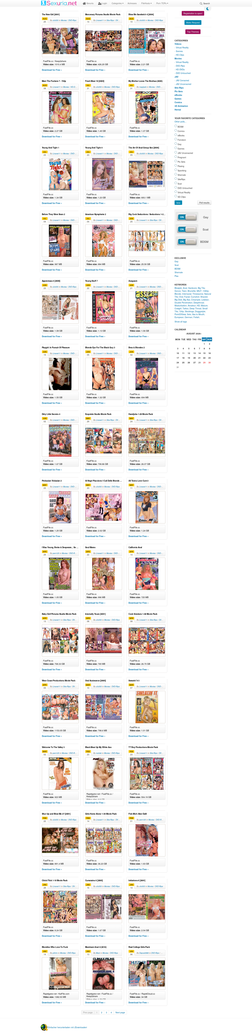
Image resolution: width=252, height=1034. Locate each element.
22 (204, 357)
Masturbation (181, 305)
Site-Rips (110, 20)
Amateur (192, 305)
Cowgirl (178, 308)
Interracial (186, 293)
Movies (64, 20)
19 (189, 357)
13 (194, 353)
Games (178, 98)
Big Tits (201, 287)
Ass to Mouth (198, 314)
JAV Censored (182, 80)
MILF (199, 290)
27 (194, 362)
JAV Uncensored (183, 84)
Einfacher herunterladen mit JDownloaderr (67, 1027)
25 (183, 362)
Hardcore (192, 287)
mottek (99, 753)
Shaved (203, 296)
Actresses (132, 3)
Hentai (178, 109)
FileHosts (145, 3)
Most (98, 953)
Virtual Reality (182, 47)
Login (104, 3)
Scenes (179, 51)
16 (209, 353)
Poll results (204, 202)
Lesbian (205, 299)
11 (183, 353)
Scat (177, 265)
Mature (204, 305)
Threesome (197, 293)
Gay (176, 261)
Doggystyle (200, 311)
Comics (178, 102)
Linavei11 (100, 20)
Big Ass (186, 299)
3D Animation (181, 105)
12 (189, 353)
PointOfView (180, 314)
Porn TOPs (161, 3)
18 (183, 357)
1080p (206, 290)
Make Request (193, 22)
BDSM (177, 268)
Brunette (192, 290)
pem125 (56, 553)
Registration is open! (192, 13)
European (179, 317)
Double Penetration (183, 302)
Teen (184, 290)
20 (194, 357)
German (188, 317)
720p (181, 311)
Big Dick (178, 299)
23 (209, 357)
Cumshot (195, 296)
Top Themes (193, 31)
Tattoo (185, 308)
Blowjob (178, 287)
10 (178, 353)
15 (204, 353)
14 (199, 353)
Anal (185, 287)
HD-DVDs (74, 87)
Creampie (195, 299)
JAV (176, 76)
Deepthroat (199, 302)
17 (178, 357)
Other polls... (180, 121)
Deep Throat (195, 308)
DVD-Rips (72, 20)
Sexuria (89, 3)
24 (178, 362)
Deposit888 (144, 953)
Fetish (196, 317)
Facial (187, 296)
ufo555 (55, 20)
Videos (178, 43)
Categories (117, 3)
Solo (189, 314)
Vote (178, 202)
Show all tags (181, 321)
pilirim (55, 953)
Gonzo (178, 290)
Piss (176, 275)
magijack (142, 87)
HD (198, 305)
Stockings (189, 311)
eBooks (178, 94)
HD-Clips (180, 54)
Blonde (178, 293)
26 (189, 362)
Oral (181, 296)
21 (199, 357)
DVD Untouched (183, 73)
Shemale (179, 272)
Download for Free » (52, 69)
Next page (120, 1012)
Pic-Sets (179, 91)
